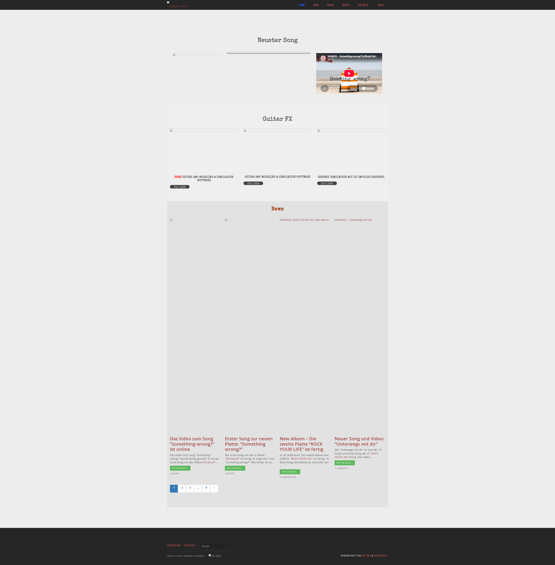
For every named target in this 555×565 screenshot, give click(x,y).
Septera (366, 555)
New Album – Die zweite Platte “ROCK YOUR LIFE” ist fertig (301, 444)
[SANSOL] (177, 5)
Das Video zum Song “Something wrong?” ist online (192, 444)
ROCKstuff (232, 458)
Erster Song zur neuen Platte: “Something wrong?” (249, 444)
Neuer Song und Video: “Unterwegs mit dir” (359, 441)
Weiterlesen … (180, 468)
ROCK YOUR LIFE (301, 458)
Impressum (174, 545)
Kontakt (190, 545)
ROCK (208, 462)
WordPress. (381, 555)
